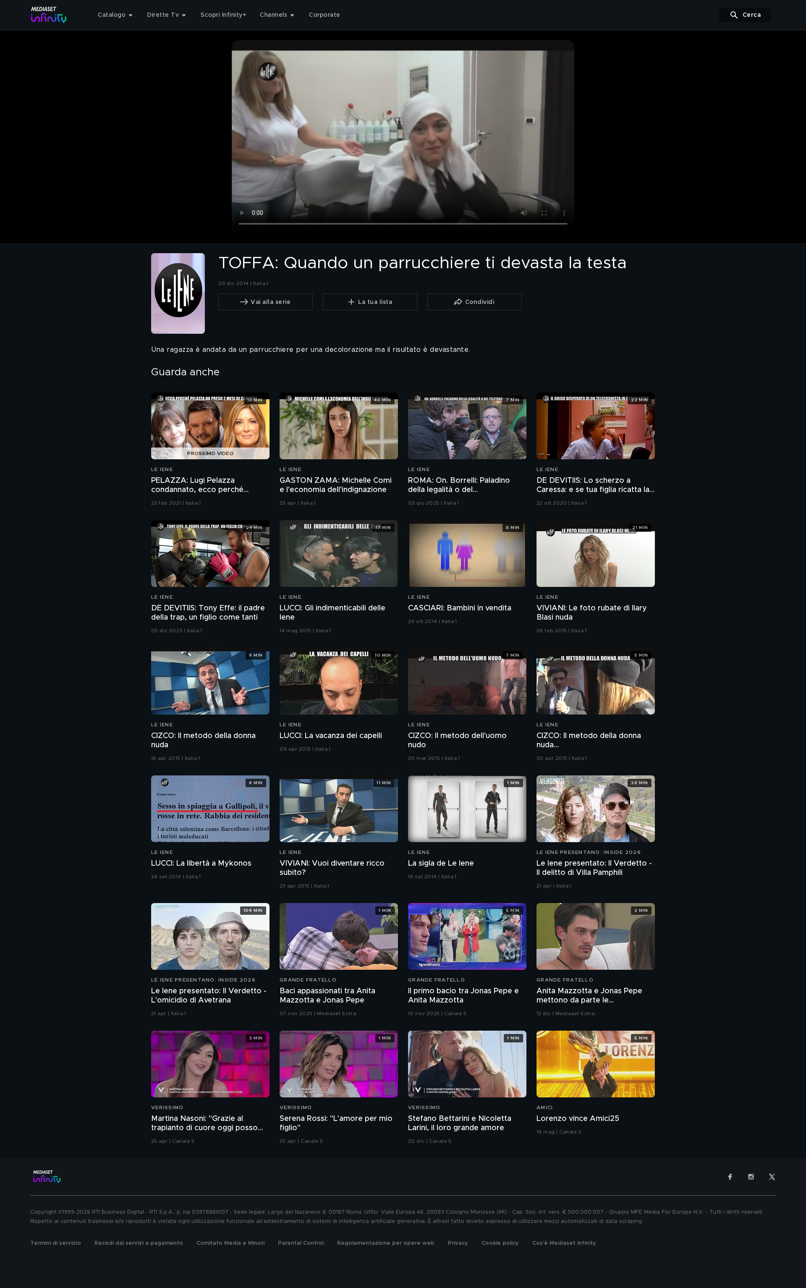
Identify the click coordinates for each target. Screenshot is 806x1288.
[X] (772, 1177)
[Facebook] (730, 1177)
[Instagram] (751, 1177)
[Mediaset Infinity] (49, 15)
